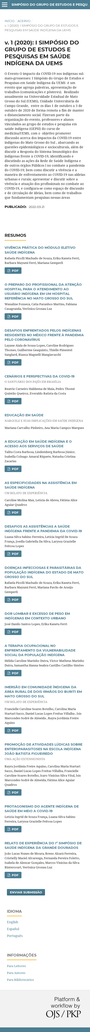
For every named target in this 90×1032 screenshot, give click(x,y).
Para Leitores (16, 966)
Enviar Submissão (26, 892)
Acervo (24, 21)
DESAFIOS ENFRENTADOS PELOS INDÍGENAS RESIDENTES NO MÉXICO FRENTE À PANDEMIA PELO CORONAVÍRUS (44, 335)
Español (13, 929)
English (12, 922)
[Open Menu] (4, 4)
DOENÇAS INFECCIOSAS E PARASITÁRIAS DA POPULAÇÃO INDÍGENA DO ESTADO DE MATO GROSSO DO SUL (44, 572)
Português (15, 936)
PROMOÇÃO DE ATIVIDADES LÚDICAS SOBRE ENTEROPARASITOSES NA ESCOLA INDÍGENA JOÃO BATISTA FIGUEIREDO (43, 751)
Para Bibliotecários (20, 980)
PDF (14, 270)
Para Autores (16, 973)
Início (10, 21)
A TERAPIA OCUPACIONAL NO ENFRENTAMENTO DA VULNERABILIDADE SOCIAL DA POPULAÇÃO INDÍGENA (40, 650)
